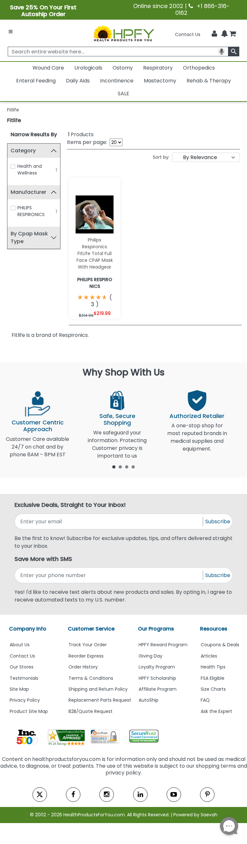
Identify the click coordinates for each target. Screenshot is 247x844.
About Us (20, 644)
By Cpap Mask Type (29, 237)
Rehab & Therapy (209, 80)
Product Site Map (29, 711)
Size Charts (213, 689)
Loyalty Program (157, 667)
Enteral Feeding (36, 80)
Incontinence (116, 80)
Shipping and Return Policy (98, 689)
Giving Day (150, 656)
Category (23, 150)
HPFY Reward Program (163, 644)
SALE (123, 93)
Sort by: (161, 157)
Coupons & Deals (220, 644)
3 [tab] (127, 466)
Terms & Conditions (91, 678)
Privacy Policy (25, 700)
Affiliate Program (158, 689)
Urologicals (88, 67)
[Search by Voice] (221, 51)
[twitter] (39, 794)
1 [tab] (114, 466)
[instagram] (106, 794)
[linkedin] (140, 794)
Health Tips (213, 667)
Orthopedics (199, 67)
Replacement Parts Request (100, 700)
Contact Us (187, 34)
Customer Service (91, 628)
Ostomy (123, 67)
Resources (213, 628)
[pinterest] (207, 794)
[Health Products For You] (123, 33)
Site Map (19, 689)
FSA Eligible (212, 678)
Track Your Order (88, 644)
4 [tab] (133, 466)
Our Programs (156, 628)
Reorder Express (86, 656)
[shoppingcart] (232, 34)
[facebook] (73, 794)
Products (81, 134)
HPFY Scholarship (157, 678)
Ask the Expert (216, 711)
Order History (83, 667)
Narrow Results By (34, 134)
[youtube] (174, 794)
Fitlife (14, 120)
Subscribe (217, 521)
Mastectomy (160, 80)
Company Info (27, 628)
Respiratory (158, 67)
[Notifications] (224, 34)
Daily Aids (78, 80)
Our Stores (21, 667)
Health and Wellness (29, 169)
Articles (209, 656)
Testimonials (24, 678)
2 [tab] (120, 466)
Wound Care (48, 67)
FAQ (205, 700)
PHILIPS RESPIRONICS (31, 211)
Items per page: (87, 142)
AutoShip (149, 700)
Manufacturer (28, 192)
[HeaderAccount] (214, 33)
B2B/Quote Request (91, 711)
